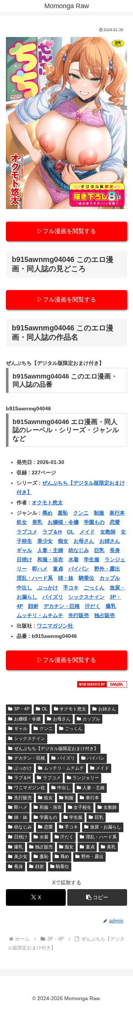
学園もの (94, 522)
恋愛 (115, 522)
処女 (22, 522)
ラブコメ (27, 532)
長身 (115, 550)
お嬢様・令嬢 (63, 522)
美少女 (45, 541)
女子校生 (82, 807)
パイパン (78, 569)
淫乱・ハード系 (35, 578)
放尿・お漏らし (105, 827)
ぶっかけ (47, 588)
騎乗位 (86, 578)
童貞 (58, 569)
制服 (99, 513)
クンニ (81, 513)
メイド (87, 532)
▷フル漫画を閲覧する (66, 231)
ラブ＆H (52, 532)
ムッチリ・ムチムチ (40, 615)
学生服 (91, 559)
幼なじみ (78, 550)
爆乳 (111, 606)
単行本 (117, 513)
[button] (97, 897)
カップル (109, 578)
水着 (73, 559)
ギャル (24, 550)
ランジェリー (85, 777)
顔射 (33, 606)
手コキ (71, 588)
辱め (47, 513)
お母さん (84, 541)
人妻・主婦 (50, 550)
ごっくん (94, 588)
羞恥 (63, 513)
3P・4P (22, 709)
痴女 (63, 541)
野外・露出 (107, 569)
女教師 (108, 532)
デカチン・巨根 (62, 606)
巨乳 (99, 550)
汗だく (92, 606)
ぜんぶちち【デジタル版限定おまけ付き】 (56, 748)
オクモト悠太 (47, 502)
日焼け (24, 559)
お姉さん (109, 541)
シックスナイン (86, 597)
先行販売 (78, 615)
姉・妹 (66, 578)
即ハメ (40, 569)
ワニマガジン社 (55, 626)
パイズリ (52, 597)
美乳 (37, 522)
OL (70, 532)
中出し (24, 588)
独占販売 (104, 615)
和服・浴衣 (50, 559)
